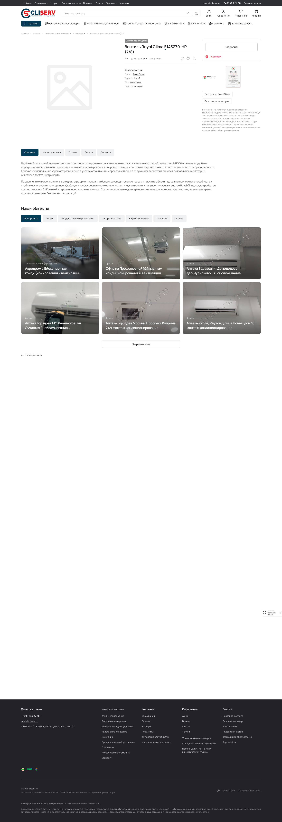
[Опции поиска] (188, 13)
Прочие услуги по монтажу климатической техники (196, 750)
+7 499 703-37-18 (231, 3)
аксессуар (135, 82)
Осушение (107, 736)
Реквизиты (147, 731)
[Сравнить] (182, 58)
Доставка (106, 152)
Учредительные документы (156, 742)
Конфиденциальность (250, 790)
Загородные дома (111, 218)
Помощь (227, 709)
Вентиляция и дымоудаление (117, 726)
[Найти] (196, 13)
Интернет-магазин (113, 709)
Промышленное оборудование (118, 742)
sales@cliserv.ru (211, 3)
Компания (148, 709)
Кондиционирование (113, 715)
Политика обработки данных (272, 612)
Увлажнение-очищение (114, 731)
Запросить (231, 47)
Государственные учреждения (77, 218)
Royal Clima (138, 74)
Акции (185, 715)
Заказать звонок (252, 3)
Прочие (179, 218)
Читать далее (202, 811)
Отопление (108, 747)
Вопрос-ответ (230, 726)
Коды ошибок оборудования (238, 736)
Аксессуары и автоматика (116, 752)
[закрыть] (280, 613)
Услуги (186, 731)
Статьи (186, 726)
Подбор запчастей (233, 731)
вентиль (138, 85)
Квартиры (162, 218)
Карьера (146, 726)
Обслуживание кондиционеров (199, 743)
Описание (29, 152)
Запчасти (107, 757)
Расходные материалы (114, 721)
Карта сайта (229, 742)
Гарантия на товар (233, 721)
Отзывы (73, 152)
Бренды (186, 721)
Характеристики (52, 152)
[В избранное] (188, 58)
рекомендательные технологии (83, 803)
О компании (148, 715)
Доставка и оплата (233, 715)
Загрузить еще (141, 344)
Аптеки (50, 218)
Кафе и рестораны (139, 218)
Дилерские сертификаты (155, 736)
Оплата (89, 152)
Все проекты (31, 218)
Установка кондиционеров (196, 738)
